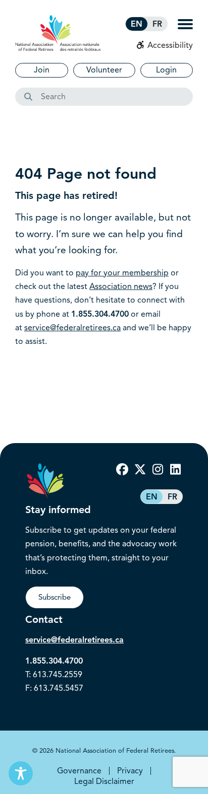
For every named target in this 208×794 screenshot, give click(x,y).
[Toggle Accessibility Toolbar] (21, 773)
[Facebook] (122, 469)
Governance (79, 771)
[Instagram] (157, 469)
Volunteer (104, 70)
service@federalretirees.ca (72, 328)
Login (166, 70)
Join (41, 70)
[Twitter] (139, 469)
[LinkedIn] (175, 469)
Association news (120, 286)
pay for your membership (122, 273)
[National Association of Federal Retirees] (58, 33)
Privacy (130, 771)
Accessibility (169, 45)
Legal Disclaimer (104, 781)
